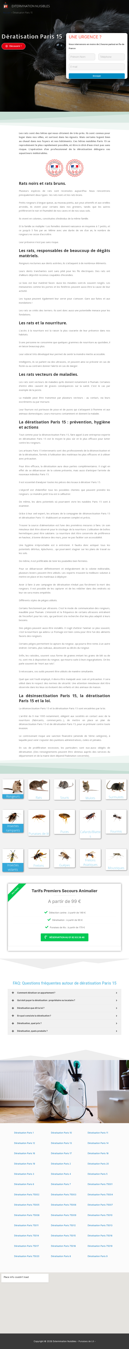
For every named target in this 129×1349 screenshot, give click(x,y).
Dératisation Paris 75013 (100, 1225)
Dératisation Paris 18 (98, 1153)
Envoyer (97, 76)
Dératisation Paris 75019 (100, 1246)
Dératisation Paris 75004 (100, 1194)
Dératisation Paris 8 (61, 1256)
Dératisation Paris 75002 (26, 1194)
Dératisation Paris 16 (24, 1153)
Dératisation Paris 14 (98, 1143)
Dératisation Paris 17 (61, 1153)
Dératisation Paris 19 (24, 1163)
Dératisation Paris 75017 (26, 1246)
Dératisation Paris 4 (61, 1174)
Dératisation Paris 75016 (100, 1235)
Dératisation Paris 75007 (100, 1204)
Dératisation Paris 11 (98, 1132)
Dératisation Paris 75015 (63, 1235)
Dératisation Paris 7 (61, 1184)
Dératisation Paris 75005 (26, 1204)
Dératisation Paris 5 (97, 1174)
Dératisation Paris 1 (24, 1132)
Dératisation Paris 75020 (26, 1256)
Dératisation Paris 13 (61, 1143)
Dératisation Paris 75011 (26, 1225)
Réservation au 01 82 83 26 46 (66, 937)
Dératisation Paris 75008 (26, 1215)
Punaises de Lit (86, 1341)
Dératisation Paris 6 (24, 1184)
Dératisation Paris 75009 (63, 1215)
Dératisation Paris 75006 (63, 1204)
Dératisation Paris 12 (24, 1143)
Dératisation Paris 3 (24, 1174)
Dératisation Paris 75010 (100, 1215)
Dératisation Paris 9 (98, 1256)
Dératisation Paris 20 (98, 1163)
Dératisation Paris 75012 (63, 1225)
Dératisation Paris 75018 (63, 1246)
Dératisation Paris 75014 (26, 1235)
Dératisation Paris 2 (61, 1163)
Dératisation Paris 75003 (63, 1194)
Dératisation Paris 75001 (100, 1184)
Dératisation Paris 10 (61, 1132)
